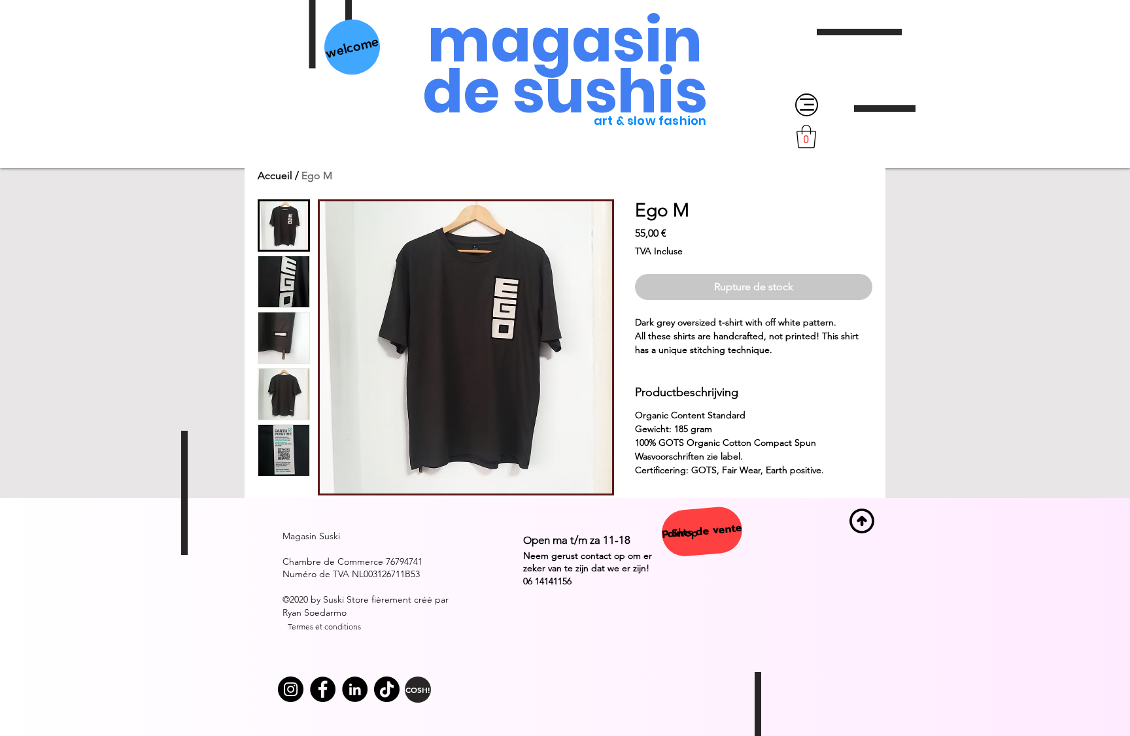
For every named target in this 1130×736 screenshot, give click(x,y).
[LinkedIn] (355, 689)
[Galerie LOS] (322, 689)
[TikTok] (387, 689)
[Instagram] (290, 689)
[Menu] (806, 104)
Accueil (275, 175)
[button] (806, 136)
